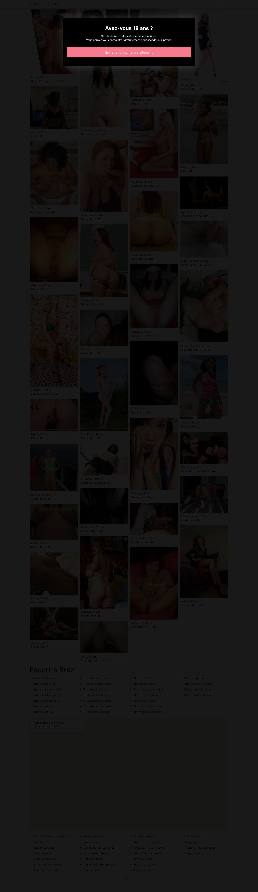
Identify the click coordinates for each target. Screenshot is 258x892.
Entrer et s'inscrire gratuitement (129, 52)
